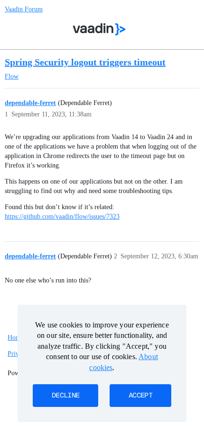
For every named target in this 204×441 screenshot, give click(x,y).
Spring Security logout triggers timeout (85, 62)
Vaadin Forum (24, 9)
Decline (65, 395)
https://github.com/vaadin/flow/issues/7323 (62, 216)
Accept (140, 395)
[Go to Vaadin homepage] (99, 29)
